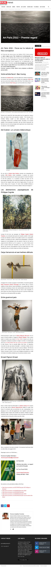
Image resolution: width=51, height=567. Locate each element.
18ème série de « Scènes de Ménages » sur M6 (45, 87)
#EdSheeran (29, 551)
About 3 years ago (21, 556)
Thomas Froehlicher (38, 62)
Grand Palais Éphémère (22, 472)
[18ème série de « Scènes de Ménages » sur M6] (37, 87)
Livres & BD (8, 6)
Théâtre (18, 6)
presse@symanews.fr (5, 543)
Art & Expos (23, 6)
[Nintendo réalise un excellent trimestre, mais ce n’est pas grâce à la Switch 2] (42, 52)
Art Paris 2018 (18, 339)
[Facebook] (11, 529)
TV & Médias (36, 6)
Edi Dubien (9, 175)
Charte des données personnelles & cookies (31, 565)
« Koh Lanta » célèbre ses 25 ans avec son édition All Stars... (45, 73)
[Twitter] (14, 529)
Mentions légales (44, 565)
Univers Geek (30, 6)
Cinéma (13, 6)
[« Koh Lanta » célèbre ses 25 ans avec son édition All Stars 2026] (37, 73)
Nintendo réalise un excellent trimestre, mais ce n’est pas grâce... (42, 59)
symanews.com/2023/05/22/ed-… (25, 553)
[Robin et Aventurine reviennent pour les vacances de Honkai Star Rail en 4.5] (37, 80)
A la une (6, 9)
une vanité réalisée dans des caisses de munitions (16, 342)
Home (2, 9)
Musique (3, 6)
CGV (21, 565)
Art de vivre (42, 6)
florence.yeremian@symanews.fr (10, 457)
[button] (48, 6)
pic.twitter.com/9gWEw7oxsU (24, 554)
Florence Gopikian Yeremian (17, 514)
